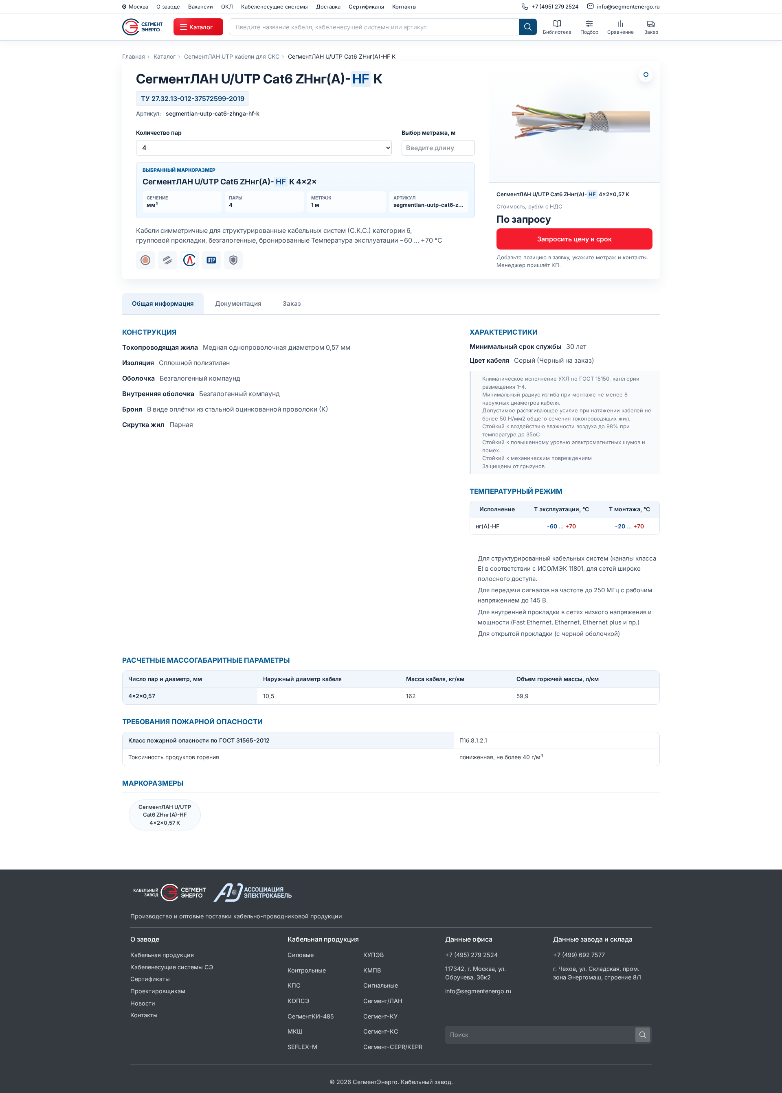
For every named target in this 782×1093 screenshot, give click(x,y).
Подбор (589, 32)
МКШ (295, 1031)
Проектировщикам (157, 991)
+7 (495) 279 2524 (471, 954)
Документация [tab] (238, 303)
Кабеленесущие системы (274, 6)
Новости (142, 1003)
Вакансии (200, 6)
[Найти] (528, 27)
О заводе (168, 6)
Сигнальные (380, 985)
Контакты (404, 6)
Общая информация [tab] (163, 303)
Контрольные (307, 970)
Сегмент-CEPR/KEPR (392, 1046)
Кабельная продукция (162, 954)
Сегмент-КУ (380, 1016)
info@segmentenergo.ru (478, 991)
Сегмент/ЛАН (382, 1000)
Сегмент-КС (380, 1031)
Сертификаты (366, 6)
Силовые (301, 954)
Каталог (165, 56)
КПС (294, 985)
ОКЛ (227, 6)
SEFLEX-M (302, 1046)
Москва (138, 6)
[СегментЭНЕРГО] (145, 26)
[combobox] (374, 27)
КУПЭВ (373, 954)
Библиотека (557, 32)
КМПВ (372, 970)
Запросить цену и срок (574, 239)
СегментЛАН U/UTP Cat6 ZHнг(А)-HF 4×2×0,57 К (164, 815)
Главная (133, 56)
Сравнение (620, 32)
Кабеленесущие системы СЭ (171, 967)
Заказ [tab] (292, 303)
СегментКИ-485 (311, 1016)
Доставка (328, 6)
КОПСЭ (299, 1000)
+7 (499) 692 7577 (579, 954)
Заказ (651, 32)
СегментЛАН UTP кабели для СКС (231, 56)
